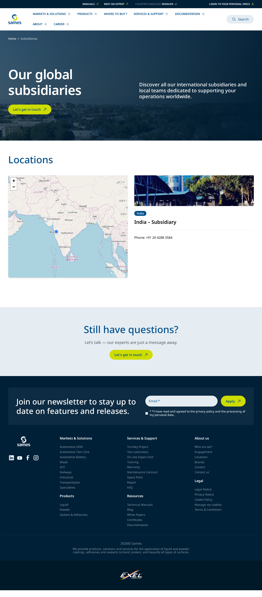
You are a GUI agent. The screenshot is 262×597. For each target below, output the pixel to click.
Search (243, 19)
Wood (64, 462)
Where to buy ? (115, 14)
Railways (66, 472)
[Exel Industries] (131, 575)
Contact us (202, 472)
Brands (199, 462)
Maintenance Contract (142, 472)
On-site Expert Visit (140, 457)
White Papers (136, 515)
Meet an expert (114, 4)
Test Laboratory (137, 452)
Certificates (134, 520)
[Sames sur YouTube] (19, 457)
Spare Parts (135, 477)
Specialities (67, 487)
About (37, 24)
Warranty (133, 467)
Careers (200, 467)
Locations (201, 457)
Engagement (203, 452)
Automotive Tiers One (74, 452)
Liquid (64, 505)
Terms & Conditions (208, 509)
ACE (62, 467)
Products (85, 14)
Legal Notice (203, 489)
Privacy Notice (204, 494)
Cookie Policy (203, 499)
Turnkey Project (137, 447)
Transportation (70, 482)
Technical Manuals (140, 505)
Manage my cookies (208, 505)
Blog (130, 509)
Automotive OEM (71, 447)
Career (59, 24)
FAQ (130, 487)
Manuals (88, 4)
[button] (56, 232)
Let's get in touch (27, 109)
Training (133, 462)
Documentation (187, 14)
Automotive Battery (73, 457)
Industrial (66, 477)
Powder (65, 509)
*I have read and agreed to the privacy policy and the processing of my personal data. (197, 413)
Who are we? (203, 447)
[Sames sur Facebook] (28, 457)
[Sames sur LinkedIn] (11, 457)
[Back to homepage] (14, 19)
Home (12, 39)
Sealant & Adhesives (74, 515)
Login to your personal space (229, 4)
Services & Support (149, 14)
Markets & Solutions (49, 14)
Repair (131, 482)
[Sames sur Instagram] (36, 457)
